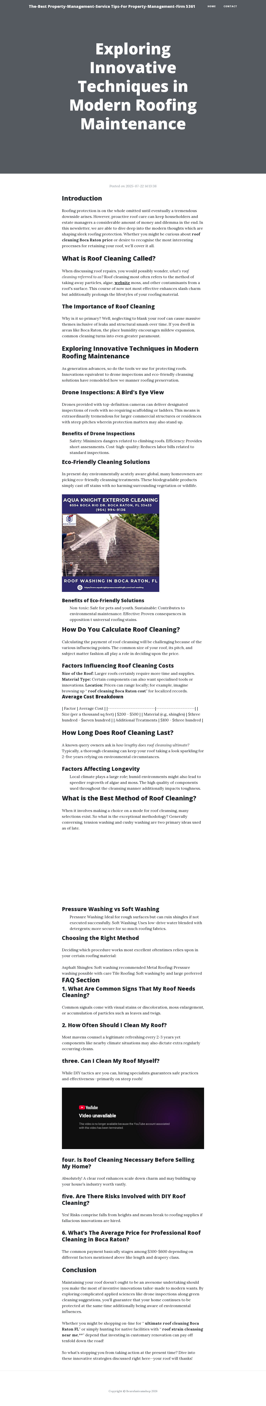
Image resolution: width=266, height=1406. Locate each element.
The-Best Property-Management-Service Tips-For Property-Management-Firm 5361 (112, 6)
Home (212, 6)
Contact (230, 6)
